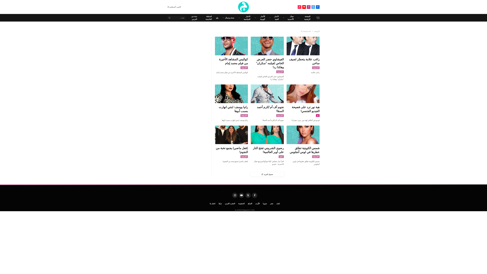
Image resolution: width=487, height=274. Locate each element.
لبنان (278, 203)
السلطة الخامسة (209, 17)
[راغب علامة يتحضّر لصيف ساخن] (303, 46)
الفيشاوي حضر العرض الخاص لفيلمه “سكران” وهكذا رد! (270, 63)
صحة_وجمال (229, 18)
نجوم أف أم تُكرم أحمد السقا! (270, 109)
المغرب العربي (230, 203)
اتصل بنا (212, 203)
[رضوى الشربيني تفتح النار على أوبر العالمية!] (267, 135)
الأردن (257, 203)
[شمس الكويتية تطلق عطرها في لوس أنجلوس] (303, 135)
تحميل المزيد (268, 174)
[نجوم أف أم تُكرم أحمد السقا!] (267, 93)
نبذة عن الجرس (194, 17)
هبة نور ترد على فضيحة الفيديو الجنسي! (306, 109)
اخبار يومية (316, 67)
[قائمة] (318, 18)
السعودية (241, 203)
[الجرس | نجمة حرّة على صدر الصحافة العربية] (243, 7)
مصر (271, 203)
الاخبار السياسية (247, 17)
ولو (217, 18)
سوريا (265, 203)
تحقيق (281, 156)
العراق (250, 203)
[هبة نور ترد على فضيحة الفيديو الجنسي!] (303, 93)
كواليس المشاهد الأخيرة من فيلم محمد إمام (233, 61)
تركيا (220, 203)
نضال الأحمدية (291, 17)
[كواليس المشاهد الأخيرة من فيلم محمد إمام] (231, 46)
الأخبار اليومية (262, 17)
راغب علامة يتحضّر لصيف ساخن (304, 61)
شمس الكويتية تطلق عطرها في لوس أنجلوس (305, 150)
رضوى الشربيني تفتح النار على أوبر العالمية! (268, 150)
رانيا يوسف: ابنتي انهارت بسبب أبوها (233, 109)
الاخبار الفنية (276, 17)
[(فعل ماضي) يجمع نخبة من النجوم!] (231, 135)
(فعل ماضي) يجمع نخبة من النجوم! (232, 150)
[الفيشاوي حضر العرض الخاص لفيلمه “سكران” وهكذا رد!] (267, 46)
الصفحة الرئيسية (307, 17)
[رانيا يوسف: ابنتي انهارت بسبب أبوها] (231, 93)
